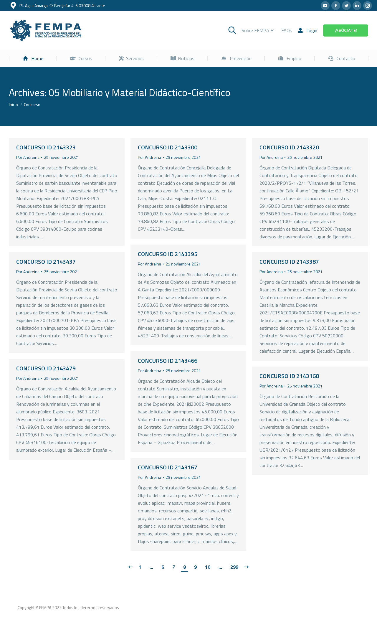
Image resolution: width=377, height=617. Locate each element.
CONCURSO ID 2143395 (167, 253)
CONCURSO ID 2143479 (46, 368)
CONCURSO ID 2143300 (167, 147)
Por (27, 157)
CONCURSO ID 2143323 (46, 147)
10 (207, 566)
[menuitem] (32, 58)
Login (311, 30)
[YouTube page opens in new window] (325, 5)
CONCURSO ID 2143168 (289, 375)
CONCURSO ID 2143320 (289, 147)
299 (234, 566)
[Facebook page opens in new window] (335, 5)
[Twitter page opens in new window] (346, 5)
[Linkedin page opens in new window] (357, 5)
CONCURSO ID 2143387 (289, 261)
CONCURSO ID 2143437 (46, 261)
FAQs (286, 30)
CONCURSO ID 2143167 (167, 467)
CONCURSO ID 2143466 (167, 360)
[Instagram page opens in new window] (367, 5)
